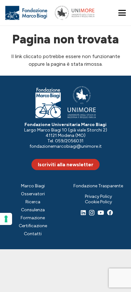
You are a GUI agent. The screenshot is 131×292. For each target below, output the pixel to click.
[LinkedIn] (83, 212)
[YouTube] (101, 212)
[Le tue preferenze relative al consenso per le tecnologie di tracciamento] (6, 219)
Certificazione (33, 225)
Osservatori (33, 194)
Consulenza (33, 210)
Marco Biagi (33, 186)
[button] (122, 13)
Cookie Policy (98, 202)
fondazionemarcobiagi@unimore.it (66, 146)
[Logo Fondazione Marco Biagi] (26, 13)
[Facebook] (110, 212)
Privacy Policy (98, 196)
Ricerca (32, 202)
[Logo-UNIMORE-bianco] (81, 102)
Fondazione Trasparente (98, 186)
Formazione (33, 218)
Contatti (33, 233)
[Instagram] (91, 213)
